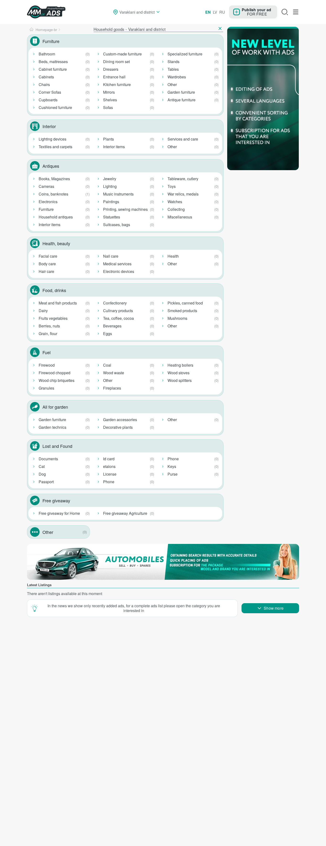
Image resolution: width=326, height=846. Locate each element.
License (109, 474)
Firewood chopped (54, 372)
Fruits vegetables (53, 318)
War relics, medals (183, 194)
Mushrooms (177, 318)
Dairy (43, 310)
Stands (173, 61)
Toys (172, 186)
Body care (47, 263)
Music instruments (118, 194)
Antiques (50, 166)
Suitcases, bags (116, 224)
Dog (42, 474)
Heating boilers (180, 365)
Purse (173, 474)
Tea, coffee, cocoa (118, 318)
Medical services (117, 263)
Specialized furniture (185, 54)
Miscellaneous (180, 217)
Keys (172, 466)
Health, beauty (56, 243)
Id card (109, 458)
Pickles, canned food (185, 303)
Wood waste (113, 372)
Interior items (114, 146)
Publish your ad (256, 9)
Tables (173, 69)
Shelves (110, 100)
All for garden (55, 407)
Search (285, 12)
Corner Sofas (50, 92)
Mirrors (109, 92)
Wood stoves (178, 372)
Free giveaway (56, 500)
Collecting (176, 209)
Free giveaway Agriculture (125, 513)
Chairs (44, 84)
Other (172, 84)
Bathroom (47, 54)
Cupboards (48, 100)
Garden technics (52, 427)
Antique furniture (181, 100)
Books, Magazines (54, 178)
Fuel (46, 352)
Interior (49, 126)
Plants (108, 139)
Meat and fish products (58, 303)
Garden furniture (181, 92)
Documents (48, 458)
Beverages (112, 326)
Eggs (107, 333)
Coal (107, 365)
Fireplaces (112, 388)
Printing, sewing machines (125, 209)
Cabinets (46, 77)
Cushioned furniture (55, 107)
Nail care (110, 256)
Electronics (48, 201)
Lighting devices (52, 139)
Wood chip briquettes (56, 380)
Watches (175, 201)
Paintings (111, 201)
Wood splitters (180, 380)
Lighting (110, 186)
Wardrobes (177, 77)
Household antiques (56, 217)
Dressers (110, 69)
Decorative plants (118, 427)
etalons (109, 466)
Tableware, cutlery (183, 178)
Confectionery (115, 303)
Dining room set (116, 61)
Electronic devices (118, 271)
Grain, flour (48, 333)
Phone (108, 481)
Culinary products (118, 310)
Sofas (108, 107)
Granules (46, 388)
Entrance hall (114, 77)
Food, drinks (54, 290)
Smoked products (182, 310)
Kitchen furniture (117, 84)
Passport (46, 481)
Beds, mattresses (53, 61)
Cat (42, 466)
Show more (274, 608)
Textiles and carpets (55, 146)
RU (222, 12)
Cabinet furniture (53, 69)
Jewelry (109, 178)
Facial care (48, 256)
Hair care (46, 271)
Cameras (46, 186)
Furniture (50, 41)
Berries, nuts (49, 326)
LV (215, 12)
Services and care (183, 139)
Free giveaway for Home (59, 513)
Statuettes (111, 217)
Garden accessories (120, 419)
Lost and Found (57, 446)
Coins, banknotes (53, 194)
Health (173, 256)
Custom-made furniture (122, 54)
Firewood (47, 365)
